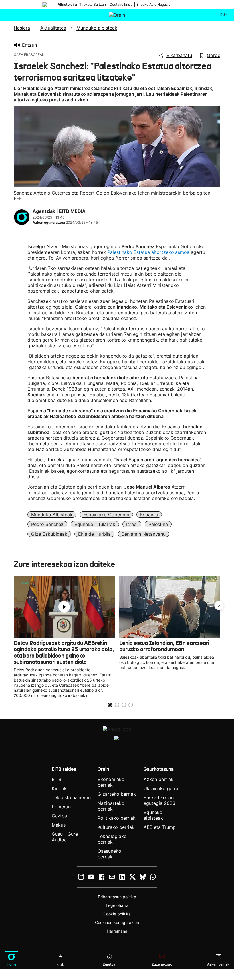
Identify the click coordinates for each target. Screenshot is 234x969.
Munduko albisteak (51, 514)
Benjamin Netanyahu (144, 534)
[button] (219, 605)
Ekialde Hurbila (94, 534)
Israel (132, 524)
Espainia (149, 514)
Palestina (158, 524)
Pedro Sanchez (47, 524)
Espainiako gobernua (106, 514)
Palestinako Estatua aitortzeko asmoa (148, 252)
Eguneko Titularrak (94, 524)
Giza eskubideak (49, 534)
